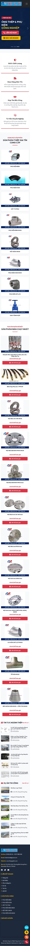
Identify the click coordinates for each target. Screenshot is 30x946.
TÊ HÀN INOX (15, 674)
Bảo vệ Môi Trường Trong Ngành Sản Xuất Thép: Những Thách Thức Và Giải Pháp (20, 746)
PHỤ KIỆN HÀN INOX (15, 273)
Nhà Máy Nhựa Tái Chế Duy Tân (19, 806)
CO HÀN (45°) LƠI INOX (15, 642)
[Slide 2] (15, 47)
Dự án (4, 886)
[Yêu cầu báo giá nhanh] (26, 932)
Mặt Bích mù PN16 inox (15, 546)
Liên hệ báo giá (15, 363)
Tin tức (4, 888)
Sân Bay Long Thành (16, 788)
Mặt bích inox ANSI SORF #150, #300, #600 (15, 611)
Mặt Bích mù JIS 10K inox (15, 514)
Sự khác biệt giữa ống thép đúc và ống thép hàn (19, 755)
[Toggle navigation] (26, 3)
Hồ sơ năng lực (6, 883)
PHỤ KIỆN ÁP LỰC (15, 294)
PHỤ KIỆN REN (15, 166)
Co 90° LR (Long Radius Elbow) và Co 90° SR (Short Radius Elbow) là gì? (19, 728)
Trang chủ (5, 878)
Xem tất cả (25, 722)
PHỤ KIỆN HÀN (15, 187)
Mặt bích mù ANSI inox (15, 578)
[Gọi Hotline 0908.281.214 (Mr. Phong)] (26, 942)
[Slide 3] (18, 47)
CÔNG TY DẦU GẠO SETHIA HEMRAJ (18, 824)
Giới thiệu (5, 880)
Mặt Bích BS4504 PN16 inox (15, 482)
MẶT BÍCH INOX (15, 251)
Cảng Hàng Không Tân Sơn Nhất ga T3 (19, 833)
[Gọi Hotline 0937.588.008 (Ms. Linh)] (26, 937)
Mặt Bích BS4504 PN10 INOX (15, 450)
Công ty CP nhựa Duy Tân (18, 797)
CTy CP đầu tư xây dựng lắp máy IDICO (19, 815)
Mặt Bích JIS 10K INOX (15, 418)
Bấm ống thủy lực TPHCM (15, 386)
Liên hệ (4, 891)
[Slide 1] (12, 47)
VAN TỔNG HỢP (15, 315)
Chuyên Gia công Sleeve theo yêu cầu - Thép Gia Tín (15, 355)
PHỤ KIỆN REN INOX (15, 230)
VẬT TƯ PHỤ (15, 209)
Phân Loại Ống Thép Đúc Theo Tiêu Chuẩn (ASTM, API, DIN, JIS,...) (19, 737)
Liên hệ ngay (11, 33)
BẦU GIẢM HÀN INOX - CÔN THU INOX (15, 706)
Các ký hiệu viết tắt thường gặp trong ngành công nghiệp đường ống (20, 773)
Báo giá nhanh (12, 38)
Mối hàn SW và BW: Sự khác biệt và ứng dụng (19, 764)
